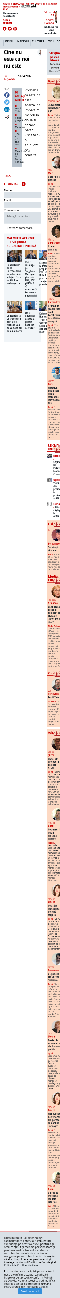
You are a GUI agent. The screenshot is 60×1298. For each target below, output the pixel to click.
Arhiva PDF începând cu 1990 (10, 7)
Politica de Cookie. (37, 1287)
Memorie (20, 127)
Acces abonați (7, 21)
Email (7, 200)
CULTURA (38, 41)
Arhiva (30, 4)
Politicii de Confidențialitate (21, 1265)
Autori (40, 4)
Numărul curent (18, 5)
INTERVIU (22, 41)
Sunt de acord (30, 1291)
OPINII (9, 41)
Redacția (51, 4)
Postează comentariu (20, 228)
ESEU (51, 41)
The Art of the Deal (17, 139)
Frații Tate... (19, 110)
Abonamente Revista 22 (10, 14)
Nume (8, 190)
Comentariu (11, 210)
